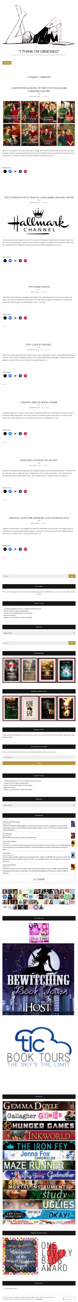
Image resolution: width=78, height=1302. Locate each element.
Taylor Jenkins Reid (8, 855)
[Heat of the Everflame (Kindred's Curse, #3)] (73, 869)
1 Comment (44, 96)
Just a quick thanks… (39, 344)
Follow (39, 763)
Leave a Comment (45, 349)
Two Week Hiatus (39, 286)
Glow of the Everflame (9, 841)
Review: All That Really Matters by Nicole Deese (18, 613)
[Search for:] (39, 576)
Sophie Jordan (7, 823)
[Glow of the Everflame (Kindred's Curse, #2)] (73, 846)
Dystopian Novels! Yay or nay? (39, 460)
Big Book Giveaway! (10, 615)
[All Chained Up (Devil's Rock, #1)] (73, 838)
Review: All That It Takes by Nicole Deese (16, 611)
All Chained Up (7, 834)
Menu (8, 63)
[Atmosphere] (73, 857)
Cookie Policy (39, 1299)
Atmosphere (6, 853)
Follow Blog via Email (39, 746)
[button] (11, 670)
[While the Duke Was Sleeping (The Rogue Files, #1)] (73, 827)
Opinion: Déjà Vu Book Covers (39, 402)
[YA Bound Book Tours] (39, 942)
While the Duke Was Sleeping (11, 822)
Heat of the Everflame (9, 865)
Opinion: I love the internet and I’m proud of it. (39, 518)
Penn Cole (6, 843)
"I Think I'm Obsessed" (39, 51)
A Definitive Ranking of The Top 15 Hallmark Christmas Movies (22, 609)
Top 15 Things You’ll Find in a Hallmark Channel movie (39, 197)
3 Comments (45, 202)
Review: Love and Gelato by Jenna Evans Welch (18, 617)
